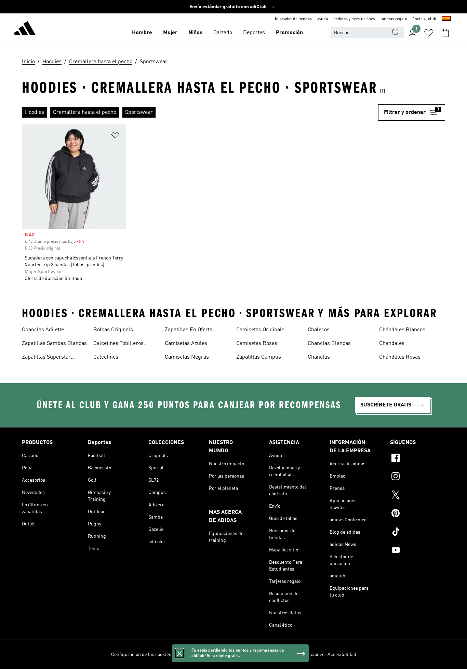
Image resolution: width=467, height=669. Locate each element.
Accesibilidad (342, 654)
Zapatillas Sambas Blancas (54, 343)
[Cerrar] (179, 653)
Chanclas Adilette (43, 330)
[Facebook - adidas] (417, 459)
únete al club (424, 19)
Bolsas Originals (113, 330)
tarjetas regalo (394, 19)
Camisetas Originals (260, 330)
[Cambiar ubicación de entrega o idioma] (446, 19)
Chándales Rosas (400, 357)
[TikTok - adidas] (417, 532)
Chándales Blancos (402, 330)
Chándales (391, 343)
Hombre (142, 33)
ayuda (322, 19)
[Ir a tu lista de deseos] (429, 33)
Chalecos (319, 330)
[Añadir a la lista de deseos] (115, 136)
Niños (195, 33)
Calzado (222, 33)
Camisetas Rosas (256, 343)
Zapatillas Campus (258, 357)
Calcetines (105, 357)
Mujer (170, 33)
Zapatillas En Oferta (188, 330)
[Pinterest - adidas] (417, 514)
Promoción (289, 33)
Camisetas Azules (186, 343)
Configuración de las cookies (141, 654)
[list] (200, 112)
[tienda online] (25, 29)
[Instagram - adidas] (417, 477)
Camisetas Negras (187, 357)
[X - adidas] (417, 495)
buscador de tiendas (293, 19)
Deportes (254, 33)
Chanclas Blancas (329, 343)
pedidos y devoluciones (354, 19)
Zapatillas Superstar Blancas (46, 357)
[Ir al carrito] (445, 33)
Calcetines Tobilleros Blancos (118, 344)
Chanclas (319, 357)
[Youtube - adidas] (417, 551)
